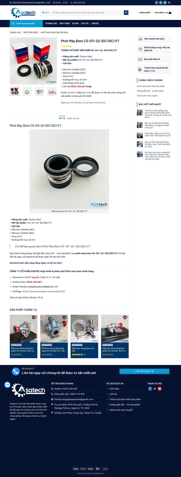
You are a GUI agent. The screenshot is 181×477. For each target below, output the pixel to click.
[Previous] (14, 61)
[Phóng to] (13, 81)
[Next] (52, 61)
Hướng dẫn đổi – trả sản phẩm (150, 91)
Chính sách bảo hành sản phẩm (151, 86)
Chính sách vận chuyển (147, 96)
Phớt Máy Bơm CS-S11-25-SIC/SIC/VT (66, 246)
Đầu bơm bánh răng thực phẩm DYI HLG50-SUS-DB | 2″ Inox (23, 349)
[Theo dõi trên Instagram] (161, 3)
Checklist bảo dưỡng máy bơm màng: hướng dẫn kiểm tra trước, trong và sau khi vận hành (158, 114)
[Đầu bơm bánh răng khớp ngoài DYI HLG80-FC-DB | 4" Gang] (54, 328)
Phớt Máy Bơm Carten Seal (55, 32)
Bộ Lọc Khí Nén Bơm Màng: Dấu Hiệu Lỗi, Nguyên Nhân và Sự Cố (157, 125)
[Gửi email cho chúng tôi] (169, 3)
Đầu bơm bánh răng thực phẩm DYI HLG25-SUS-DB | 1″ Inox (114, 349)
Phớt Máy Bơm (30, 32)
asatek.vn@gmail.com (79, 92)
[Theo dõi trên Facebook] (156, 3)
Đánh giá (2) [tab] (73, 118)
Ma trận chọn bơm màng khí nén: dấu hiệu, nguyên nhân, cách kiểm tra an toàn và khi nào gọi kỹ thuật (157, 155)
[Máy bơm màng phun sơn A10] (84, 328)
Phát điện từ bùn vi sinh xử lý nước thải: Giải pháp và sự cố (158, 134)
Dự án (75, 23)
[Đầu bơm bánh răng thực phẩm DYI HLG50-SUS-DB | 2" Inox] (23, 328)
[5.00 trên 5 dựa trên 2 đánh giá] (95, 46)
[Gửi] (126, 12)
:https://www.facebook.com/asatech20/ (43, 291)
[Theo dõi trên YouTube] (159, 389)
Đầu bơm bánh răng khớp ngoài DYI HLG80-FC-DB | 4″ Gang (53, 349)
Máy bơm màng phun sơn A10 (83, 349)
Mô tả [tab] (62, 118)
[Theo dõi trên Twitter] (165, 3)
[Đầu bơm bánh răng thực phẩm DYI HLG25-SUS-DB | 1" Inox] (115, 328)
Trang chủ (51, 23)
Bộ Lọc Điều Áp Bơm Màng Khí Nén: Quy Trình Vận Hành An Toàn (157, 144)
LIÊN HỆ (95, 23)
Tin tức (85, 23)
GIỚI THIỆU (64, 23)
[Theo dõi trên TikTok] (155, 389)
